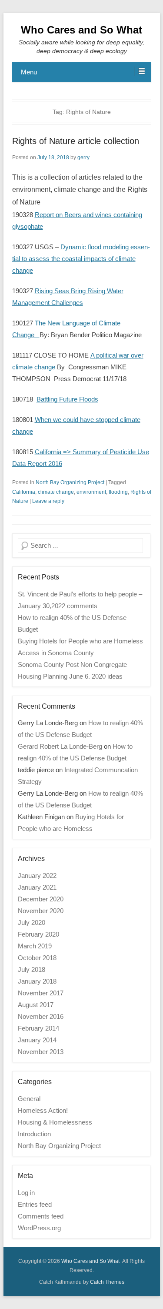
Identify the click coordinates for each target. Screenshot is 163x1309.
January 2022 (37, 875)
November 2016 (40, 1016)
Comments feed (40, 1216)
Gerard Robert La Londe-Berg (60, 746)
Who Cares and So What (81, 30)
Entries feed (35, 1204)
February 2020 (38, 934)
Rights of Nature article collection (75, 141)
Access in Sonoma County (56, 652)
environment (91, 492)
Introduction (34, 1134)
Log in (26, 1192)
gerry (83, 157)
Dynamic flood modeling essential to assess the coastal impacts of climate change (81, 258)
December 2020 (40, 899)
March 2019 (35, 946)
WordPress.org (39, 1228)
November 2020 (40, 910)
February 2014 (38, 1028)
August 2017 (35, 1004)
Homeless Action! (43, 1110)
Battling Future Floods (67, 399)
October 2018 (37, 957)
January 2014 (37, 1040)
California (23, 492)
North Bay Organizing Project (70, 482)
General (29, 1098)
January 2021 (37, 887)
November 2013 (40, 1051)
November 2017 (40, 993)
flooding (118, 492)
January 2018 (37, 981)
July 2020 (31, 922)
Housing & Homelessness (55, 1122)
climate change (56, 492)
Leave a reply (48, 501)
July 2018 (31, 969)
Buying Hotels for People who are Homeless (80, 641)
